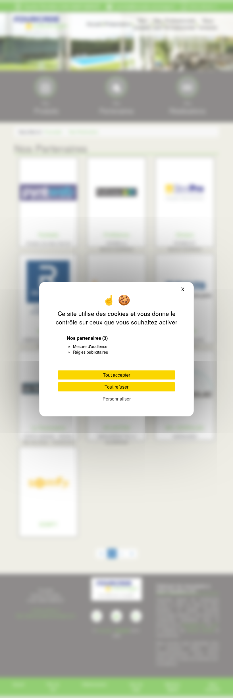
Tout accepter (116, 375)
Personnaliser (117, 398)
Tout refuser (116, 386)
